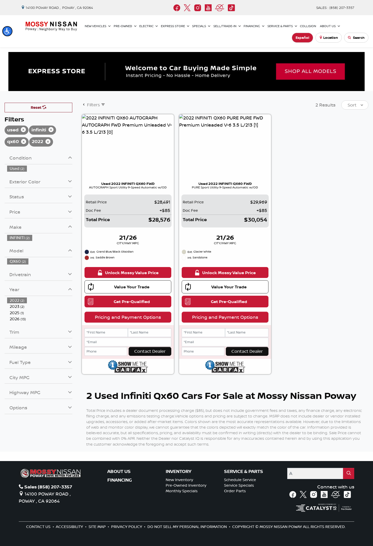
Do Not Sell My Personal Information (187, 526)
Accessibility (70, 526)
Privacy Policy (127, 526)
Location (330, 37)
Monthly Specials (182, 491)
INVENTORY (178, 471)
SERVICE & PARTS (243, 471)
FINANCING (119, 480)
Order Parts (235, 491)
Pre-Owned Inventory (186, 485)
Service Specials (239, 485)
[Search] (348, 473)
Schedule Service (240, 479)
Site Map (98, 526)
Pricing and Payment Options (128, 317)
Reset (36, 107)
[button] (7, 31)
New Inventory (179, 479)
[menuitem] (40, 168)
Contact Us (39, 526)
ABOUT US (119, 471)
